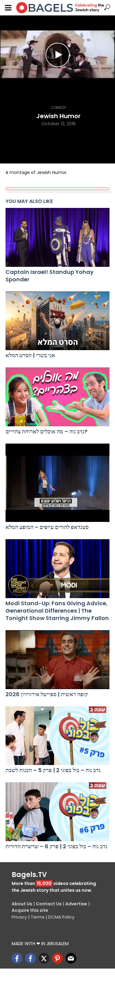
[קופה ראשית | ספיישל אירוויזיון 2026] (57, 659)
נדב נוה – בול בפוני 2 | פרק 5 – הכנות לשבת (53, 770)
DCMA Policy (61, 917)
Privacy (19, 917)
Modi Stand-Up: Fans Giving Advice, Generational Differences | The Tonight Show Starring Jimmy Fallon (57, 611)
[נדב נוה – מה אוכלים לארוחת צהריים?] (57, 396)
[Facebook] (17, 958)
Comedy (58, 107)
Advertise (76, 904)
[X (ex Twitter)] (44, 958)
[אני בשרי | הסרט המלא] (57, 320)
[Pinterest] (57, 958)
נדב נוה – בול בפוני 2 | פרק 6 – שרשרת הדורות (56, 846)
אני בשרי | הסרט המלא (30, 355)
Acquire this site (30, 910)
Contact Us (49, 904)
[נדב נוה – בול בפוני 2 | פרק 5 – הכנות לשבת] (57, 735)
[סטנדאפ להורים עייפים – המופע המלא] (57, 483)
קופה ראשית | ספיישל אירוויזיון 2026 (47, 694)
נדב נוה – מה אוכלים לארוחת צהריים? (46, 431)
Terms (37, 917)
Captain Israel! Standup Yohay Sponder (50, 275)
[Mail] (71, 958)
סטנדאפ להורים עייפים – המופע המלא (47, 527)
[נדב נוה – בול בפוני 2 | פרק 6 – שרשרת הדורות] (57, 811)
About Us (22, 904)
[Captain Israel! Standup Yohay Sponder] (57, 237)
